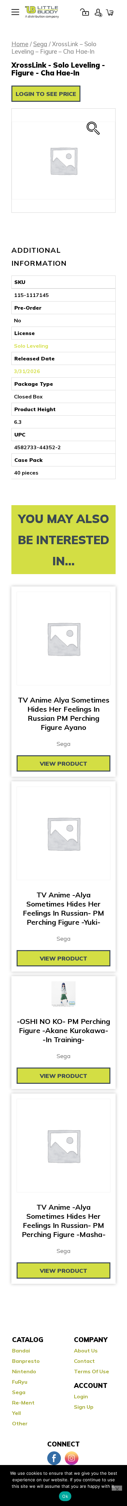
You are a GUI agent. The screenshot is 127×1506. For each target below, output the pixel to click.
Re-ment (23, 1402)
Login (84, 12)
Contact (84, 1361)
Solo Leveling (31, 346)
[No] (117, 1488)
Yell (16, 1413)
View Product (63, 763)
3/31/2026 (27, 371)
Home (19, 44)
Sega (40, 44)
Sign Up (98, 12)
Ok (65, 1496)
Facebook (54, 1458)
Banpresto (26, 1361)
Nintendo (24, 1371)
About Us (86, 1350)
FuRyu (19, 1381)
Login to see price (46, 94)
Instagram (71, 1458)
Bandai (21, 1350)
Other (20, 1423)
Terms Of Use (91, 1371)
